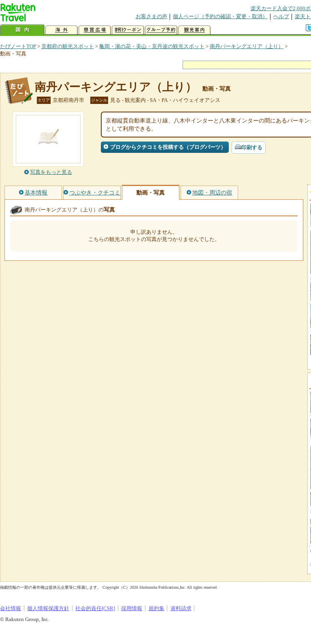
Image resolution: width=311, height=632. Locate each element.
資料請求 (181, 608)
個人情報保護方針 (48, 608)
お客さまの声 (151, 16)
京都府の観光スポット (67, 46)
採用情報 (131, 608)
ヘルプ (281, 16)
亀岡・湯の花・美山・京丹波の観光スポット (151, 46)
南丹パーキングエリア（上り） (246, 46)
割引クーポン (128, 30)
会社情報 (10, 608)
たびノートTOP (18, 46)
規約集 (156, 608)
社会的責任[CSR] (95, 608)
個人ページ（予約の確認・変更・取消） (220, 16)
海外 (61, 30)
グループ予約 (161, 30)
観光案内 (194, 30)
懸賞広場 (95, 30)
